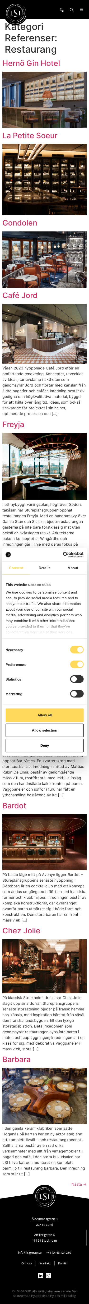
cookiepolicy (45, 1296)
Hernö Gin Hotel (31, 63)
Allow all (44, 715)
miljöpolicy (68, 1296)
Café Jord (19, 295)
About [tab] (73, 568)
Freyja (13, 424)
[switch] (77, 664)
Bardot (14, 805)
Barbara (16, 1059)
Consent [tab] (16, 568)
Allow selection (44, 730)
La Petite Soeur (29, 135)
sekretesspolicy (24, 1296)
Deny (44, 745)
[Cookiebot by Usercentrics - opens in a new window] (63, 555)
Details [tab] (44, 568)
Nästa (79, 1184)
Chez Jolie (21, 930)
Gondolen (19, 222)
